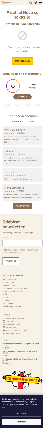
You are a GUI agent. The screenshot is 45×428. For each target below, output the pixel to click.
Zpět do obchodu (22, 61)
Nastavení (21, 413)
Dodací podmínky (8, 282)
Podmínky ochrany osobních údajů (15, 288)
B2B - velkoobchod (9, 303)
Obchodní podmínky (10, 279)
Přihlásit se (11, 261)
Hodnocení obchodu (22, 116)
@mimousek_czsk (13, 333)
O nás (4, 294)
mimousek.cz (11, 327)
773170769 (10, 321)
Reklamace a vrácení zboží (12, 291)
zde (3, 407)
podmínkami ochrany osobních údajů (20, 251)
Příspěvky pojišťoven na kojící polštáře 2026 (20, 343)
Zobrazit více (22, 206)
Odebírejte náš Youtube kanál (17, 330)
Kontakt (5, 297)
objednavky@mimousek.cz (16, 318)
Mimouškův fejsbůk (13, 324)
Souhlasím (21, 421)
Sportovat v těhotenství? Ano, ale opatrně (19, 359)
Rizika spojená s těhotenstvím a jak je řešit (19, 351)
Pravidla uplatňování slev (11, 306)
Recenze (5, 300)
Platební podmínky (9, 285)
